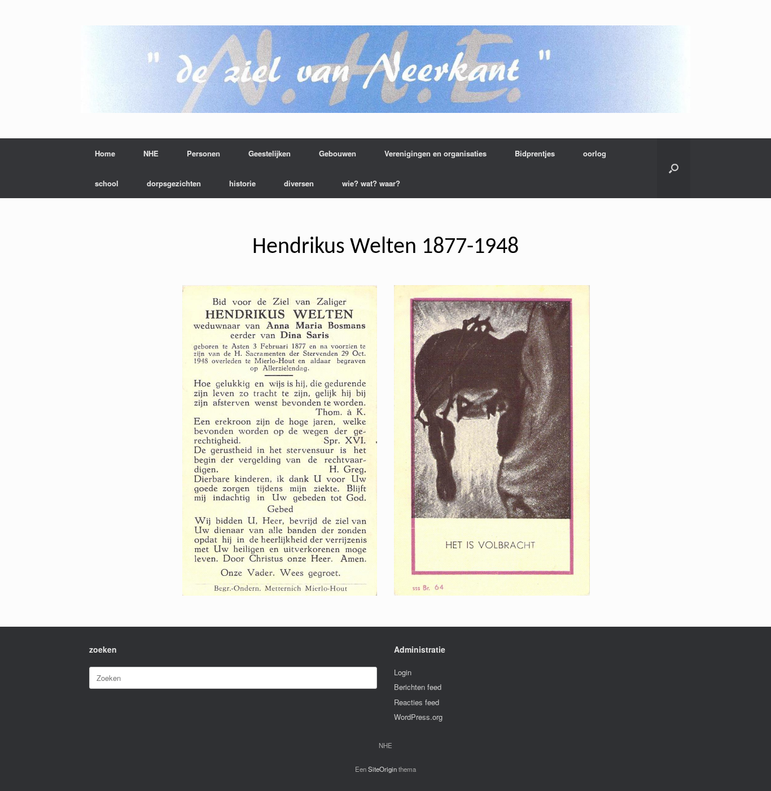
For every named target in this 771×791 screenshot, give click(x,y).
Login (402, 672)
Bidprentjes (535, 153)
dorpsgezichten (174, 183)
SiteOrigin (382, 768)
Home (105, 153)
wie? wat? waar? (371, 183)
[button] (673, 168)
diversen (299, 183)
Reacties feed (416, 702)
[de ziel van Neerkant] (385, 69)
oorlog (594, 153)
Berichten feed (417, 686)
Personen (203, 153)
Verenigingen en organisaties (435, 153)
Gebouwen (337, 153)
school (107, 183)
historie (242, 183)
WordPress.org (418, 716)
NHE (151, 153)
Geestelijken (269, 153)
